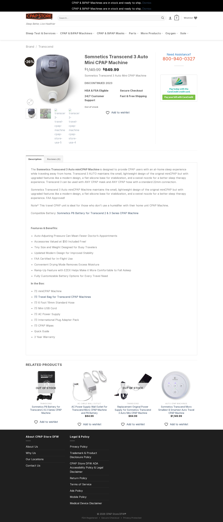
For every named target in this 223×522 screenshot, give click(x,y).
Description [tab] (34, 159)
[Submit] (163, 18)
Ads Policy (76, 490)
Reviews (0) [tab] (53, 159)
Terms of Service (80, 484)
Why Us (31, 453)
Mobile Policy (78, 497)
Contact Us (33, 465)
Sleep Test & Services (41, 33)
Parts (132, 33)
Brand (30, 46)
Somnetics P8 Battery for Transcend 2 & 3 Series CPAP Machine (97, 213)
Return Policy (78, 478)
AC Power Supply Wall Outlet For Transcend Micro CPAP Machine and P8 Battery (89, 409)
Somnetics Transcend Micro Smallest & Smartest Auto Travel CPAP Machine (176, 409)
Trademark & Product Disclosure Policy (83, 455)
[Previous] (31, 79)
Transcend (45, 46)
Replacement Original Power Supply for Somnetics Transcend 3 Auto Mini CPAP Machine (133, 409)
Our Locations (35, 459)
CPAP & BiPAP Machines (76, 33)
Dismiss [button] (146, 2)
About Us (32, 446)
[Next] (74, 79)
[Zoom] (30, 102)
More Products (151, 33)
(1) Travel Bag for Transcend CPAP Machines (62, 296)
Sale (183, 33)
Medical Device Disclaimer (86, 503)
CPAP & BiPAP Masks (111, 33)
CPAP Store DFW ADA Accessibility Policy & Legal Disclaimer (86, 467)
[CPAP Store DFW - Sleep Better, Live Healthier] (39, 16)
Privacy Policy (79, 446)
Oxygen (170, 33)
